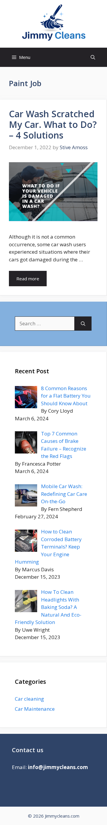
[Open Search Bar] (93, 57)
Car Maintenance (35, 708)
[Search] (83, 323)
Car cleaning (29, 698)
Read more (27, 279)
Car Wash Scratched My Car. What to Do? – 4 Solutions (53, 124)
